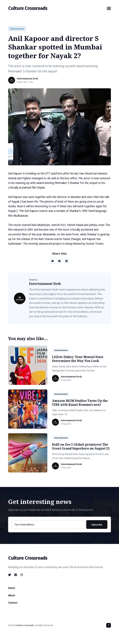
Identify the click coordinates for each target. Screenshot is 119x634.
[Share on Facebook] (59, 261)
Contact (12, 602)
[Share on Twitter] (52, 261)
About (11, 595)
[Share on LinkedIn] (66, 261)
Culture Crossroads (27, 8)
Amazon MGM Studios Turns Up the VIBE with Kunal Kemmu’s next (80, 403)
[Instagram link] (22, 575)
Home (11, 588)
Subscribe (96, 524)
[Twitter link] (10, 575)
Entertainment (17, 28)
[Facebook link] (16, 575)
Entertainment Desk (27, 78)
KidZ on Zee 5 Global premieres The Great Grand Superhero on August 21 (81, 446)
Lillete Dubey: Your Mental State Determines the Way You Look (77, 359)
